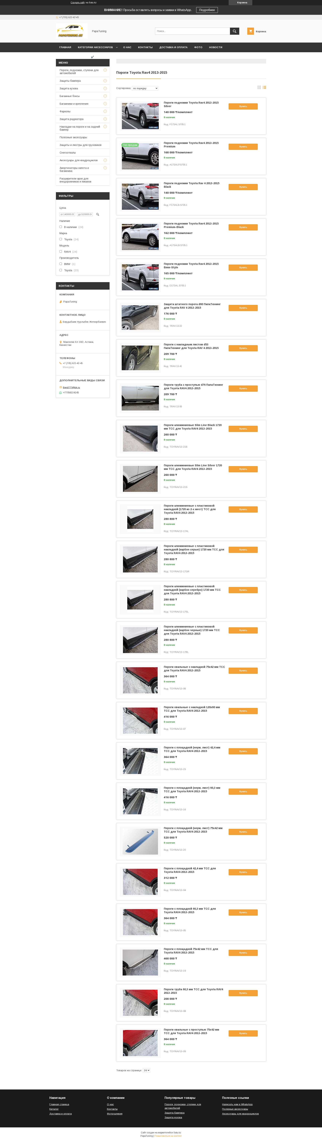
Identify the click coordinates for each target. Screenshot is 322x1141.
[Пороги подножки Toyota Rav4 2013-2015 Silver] (140, 116)
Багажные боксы (70, 96)
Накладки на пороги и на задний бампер (80, 128)
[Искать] (234, 31)
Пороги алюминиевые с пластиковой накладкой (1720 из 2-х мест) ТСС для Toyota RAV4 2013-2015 (190, 509)
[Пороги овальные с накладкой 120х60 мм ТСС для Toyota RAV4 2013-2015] (140, 721)
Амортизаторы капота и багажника (74, 169)
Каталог (54, 1109)
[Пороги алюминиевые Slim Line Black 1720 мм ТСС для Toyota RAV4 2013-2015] (140, 438)
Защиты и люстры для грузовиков (81, 144)
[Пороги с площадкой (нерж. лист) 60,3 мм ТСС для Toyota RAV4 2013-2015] (140, 801)
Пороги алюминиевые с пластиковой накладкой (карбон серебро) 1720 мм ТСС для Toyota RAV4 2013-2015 (192, 590)
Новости (215, 47)
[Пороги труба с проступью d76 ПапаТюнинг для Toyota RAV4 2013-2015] (140, 398)
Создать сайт (78, 2)
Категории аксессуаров (95, 47)
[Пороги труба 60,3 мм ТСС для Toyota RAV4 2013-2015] (140, 1003)
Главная (65, 47)
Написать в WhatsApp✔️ (76, 57)
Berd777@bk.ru (71, 387)
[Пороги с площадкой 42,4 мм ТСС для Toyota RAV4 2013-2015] (140, 882)
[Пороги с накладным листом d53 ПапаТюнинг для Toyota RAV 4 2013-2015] (140, 358)
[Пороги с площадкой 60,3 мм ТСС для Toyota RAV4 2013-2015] (140, 922)
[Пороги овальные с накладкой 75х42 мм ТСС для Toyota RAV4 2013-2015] (140, 680)
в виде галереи (259, 88)
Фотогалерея (114, 1113)
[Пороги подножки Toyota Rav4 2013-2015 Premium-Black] (140, 237)
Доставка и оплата (173, 47)
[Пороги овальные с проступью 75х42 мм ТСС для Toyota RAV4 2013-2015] (140, 1043)
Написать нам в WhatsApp (237, 1104)
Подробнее (207, 10)
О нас (127, 47)
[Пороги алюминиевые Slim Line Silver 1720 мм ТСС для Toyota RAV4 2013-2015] (140, 479)
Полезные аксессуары (73, 137)
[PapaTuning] (72, 37)
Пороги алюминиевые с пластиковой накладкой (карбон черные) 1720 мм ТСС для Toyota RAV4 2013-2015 (192, 630)
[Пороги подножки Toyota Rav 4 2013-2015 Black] (140, 197)
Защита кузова (69, 88)
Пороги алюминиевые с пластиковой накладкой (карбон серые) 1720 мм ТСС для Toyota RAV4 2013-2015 (194, 549)
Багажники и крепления (74, 103)
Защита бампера (174, 1112)
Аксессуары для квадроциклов (79, 160)
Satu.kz (177, 1132)
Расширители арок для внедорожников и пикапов (75, 180)
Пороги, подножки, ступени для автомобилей (79, 72)
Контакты (145, 47)
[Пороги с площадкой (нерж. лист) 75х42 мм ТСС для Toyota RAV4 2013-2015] (140, 841)
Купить (243, 106)
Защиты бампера (70, 80)
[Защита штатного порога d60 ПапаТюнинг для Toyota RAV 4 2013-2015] (140, 318)
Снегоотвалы (68, 152)
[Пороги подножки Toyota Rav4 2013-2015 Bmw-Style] (140, 277)
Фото (198, 47)
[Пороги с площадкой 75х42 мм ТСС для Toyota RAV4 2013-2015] (140, 962)
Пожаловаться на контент (168, 1136)
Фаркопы (65, 111)
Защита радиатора (71, 119)
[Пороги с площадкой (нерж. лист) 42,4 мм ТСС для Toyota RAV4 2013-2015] (140, 761)
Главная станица (59, 1104)
